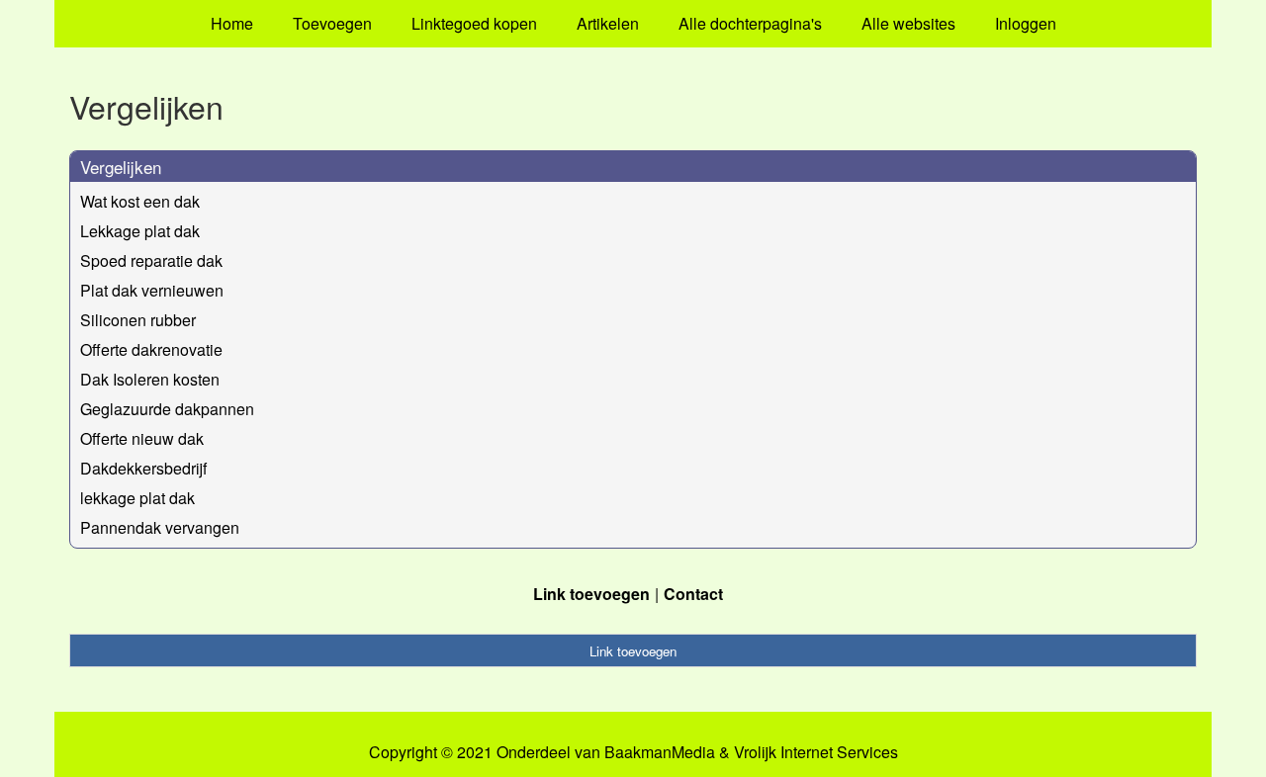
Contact (693, 593)
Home (232, 23)
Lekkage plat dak (140, 230)
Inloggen (1025, 23)
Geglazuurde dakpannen (167, 408)
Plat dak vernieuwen (152, 290)
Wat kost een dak (140, 201)
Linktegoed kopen (474, 23)
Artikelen (608, 23)
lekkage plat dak (137, 497)
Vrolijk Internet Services (816, 752)
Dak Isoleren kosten (150, 379)
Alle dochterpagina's (750, 23)
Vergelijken (120, 166)
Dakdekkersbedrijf (143, 468)
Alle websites (908, 23)
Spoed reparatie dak (151, 260)
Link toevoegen (591, 593)
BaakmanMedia (659, 752)
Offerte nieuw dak (142, 438)
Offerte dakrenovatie (151, 349)
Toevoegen (332, 23)
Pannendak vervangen (159, 527)
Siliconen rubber (138, 319)
